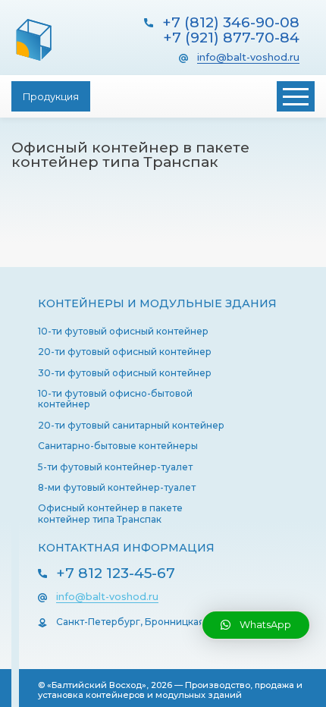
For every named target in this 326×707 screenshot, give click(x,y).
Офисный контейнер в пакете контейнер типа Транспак (110, 513)
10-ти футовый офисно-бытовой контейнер (115, 399)
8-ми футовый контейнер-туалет (117, 487)
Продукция (51, 96)
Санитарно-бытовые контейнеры (118, 445)
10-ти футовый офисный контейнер (123, 331)
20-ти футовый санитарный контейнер (131, 425)
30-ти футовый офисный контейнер (125, 373)
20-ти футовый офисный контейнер (125, 351)
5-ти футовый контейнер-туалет (115, 467)
